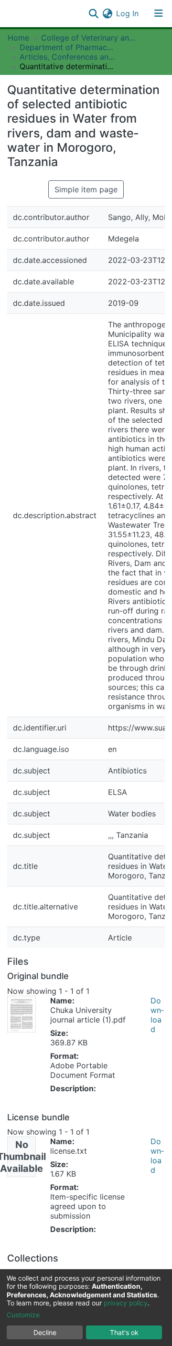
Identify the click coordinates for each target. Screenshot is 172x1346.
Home (18, 37)
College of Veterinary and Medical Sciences (89, 37)
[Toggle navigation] (158, 13)
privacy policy (126, 1303)
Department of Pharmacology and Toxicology (67, 47)
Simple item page (86, 189)
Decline (44, 1332)
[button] (107, 13)
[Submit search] (93, 13)
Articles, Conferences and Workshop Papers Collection (67, 57)
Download (157, 1015)
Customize (23, 1315)
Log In (128, 13)
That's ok (124, 1332)
